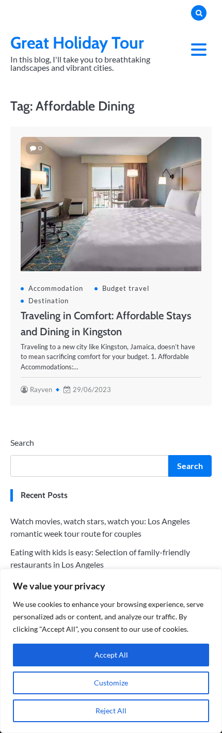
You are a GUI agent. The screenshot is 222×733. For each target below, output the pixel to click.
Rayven (41, 389)
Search (22, 442)
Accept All (111, 654)
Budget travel (125, 288)
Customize (111, 682)
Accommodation (55, 288)
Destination (48, 301)
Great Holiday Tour (77, 43)
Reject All (111, 710)
